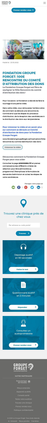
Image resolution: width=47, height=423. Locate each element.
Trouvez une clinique (23, 403)
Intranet (13, 421)
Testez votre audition (23, 399)
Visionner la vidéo (13, 147)
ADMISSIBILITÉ (25, 163)
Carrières (35, 421)
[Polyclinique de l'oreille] (23, 382)
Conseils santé (23, 395)
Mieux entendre (23, 388)
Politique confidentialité (23, 410)
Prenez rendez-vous (22, 10)
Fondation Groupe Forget (17, 87)
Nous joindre (24, 421)
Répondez (22, 307)
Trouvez (22, 233)
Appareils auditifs (24, 392)
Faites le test (22, 269)
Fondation (23, 101)
